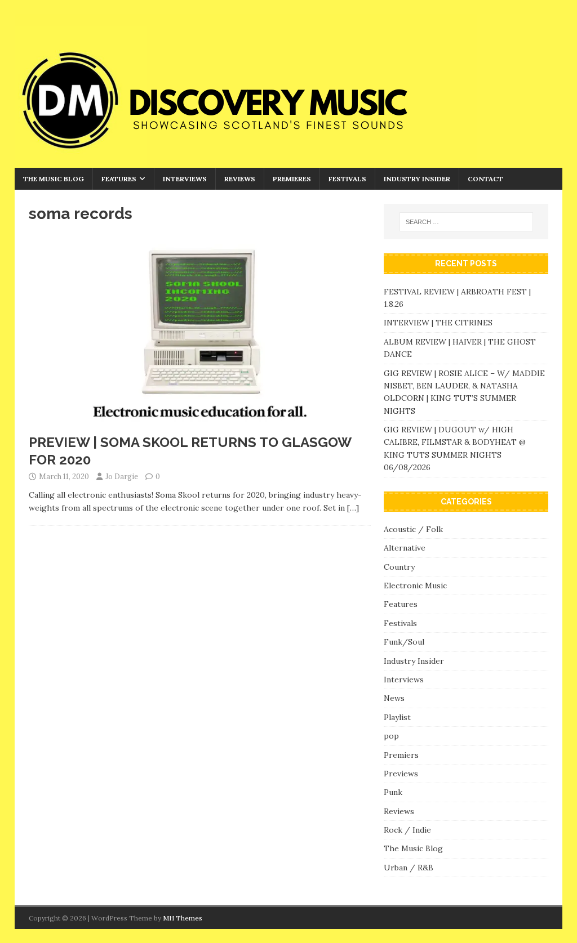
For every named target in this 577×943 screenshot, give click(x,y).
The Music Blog (53, 179)
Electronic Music (415, 585)
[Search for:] (466, 221)
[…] (353, 508)
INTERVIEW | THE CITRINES (438, 323)
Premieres (292, 179)
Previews (401, 773)
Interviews (185, 179)
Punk (393, 792)
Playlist (397, 717)
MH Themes (182, 918)
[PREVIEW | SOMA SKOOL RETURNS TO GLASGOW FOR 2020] (200, 422)
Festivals (347, 179)
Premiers (401, 755)
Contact (485, 179)
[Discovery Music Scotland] (246, 162)
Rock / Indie (407, 830)
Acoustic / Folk (413, 529)
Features (118, 179)
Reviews (239, 179)
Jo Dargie (121, 476)
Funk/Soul (404, 642)
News (394, 698)
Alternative (404, 548)
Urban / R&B (408, 867)
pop (391, 736)
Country (399, 567)
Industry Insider (417, 179)
